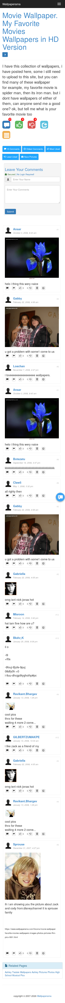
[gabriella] (10, 589)
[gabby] (32, 327)
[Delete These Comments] (37, 288)
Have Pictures (30, 156)
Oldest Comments (34, 148)
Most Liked (54, 148)
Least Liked (11, 156)
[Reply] (7, 288)
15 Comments (13, 148)
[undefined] (13, 288)
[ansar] (32, 259)
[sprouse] (23, 877)
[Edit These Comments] (43, 288)
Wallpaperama (11, 4)
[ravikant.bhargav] (10, 707)
